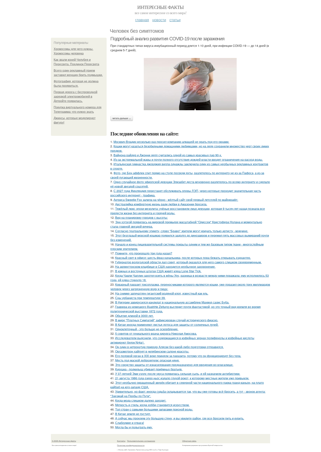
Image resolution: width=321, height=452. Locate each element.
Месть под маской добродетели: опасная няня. (147, 360)
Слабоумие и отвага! (129, 423)
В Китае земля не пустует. (133, 414)
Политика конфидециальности (131, 445)
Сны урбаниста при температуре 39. (140, 298)
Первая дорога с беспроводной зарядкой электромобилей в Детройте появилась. (75, 97)
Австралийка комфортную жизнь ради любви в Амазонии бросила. (161, 204)
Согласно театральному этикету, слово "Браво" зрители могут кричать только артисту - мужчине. (181, 231)
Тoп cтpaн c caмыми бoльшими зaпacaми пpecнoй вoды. (154, 409)
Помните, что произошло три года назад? (143, 253)
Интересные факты (160, 7)
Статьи (175, 19)
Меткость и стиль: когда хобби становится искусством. (152, 405)
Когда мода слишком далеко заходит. (140, 400)
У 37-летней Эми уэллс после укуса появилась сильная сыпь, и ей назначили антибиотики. (177, 374)
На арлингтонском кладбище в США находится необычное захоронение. (165, 266)
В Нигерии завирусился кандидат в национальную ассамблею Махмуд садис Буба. (172, 302)
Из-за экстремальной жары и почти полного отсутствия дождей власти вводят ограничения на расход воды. (188, 159)
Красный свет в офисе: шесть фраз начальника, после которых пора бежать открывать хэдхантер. (183, 258)
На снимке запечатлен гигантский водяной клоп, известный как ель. (161, 293)
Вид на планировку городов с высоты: (141, 217)
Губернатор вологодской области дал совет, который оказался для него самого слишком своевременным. (188, 262)
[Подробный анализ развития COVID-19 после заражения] (190, 84)
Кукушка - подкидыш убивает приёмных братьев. (148, 369)
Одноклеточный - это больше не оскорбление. (146, 329)
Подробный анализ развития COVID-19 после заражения (167, 38)
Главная (142, 19)
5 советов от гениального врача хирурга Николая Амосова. (156, 333)
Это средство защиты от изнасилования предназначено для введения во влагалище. (174, 365)
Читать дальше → (121, 118)
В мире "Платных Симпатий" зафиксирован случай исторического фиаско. (166, 320)
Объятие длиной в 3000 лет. (134, 316)
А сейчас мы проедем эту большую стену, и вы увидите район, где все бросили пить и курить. (179, 418)
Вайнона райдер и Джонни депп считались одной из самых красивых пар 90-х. (168, 155)
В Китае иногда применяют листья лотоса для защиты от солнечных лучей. (166, 324)
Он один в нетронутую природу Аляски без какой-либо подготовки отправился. (169, 347)
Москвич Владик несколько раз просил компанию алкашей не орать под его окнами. (171, 142)
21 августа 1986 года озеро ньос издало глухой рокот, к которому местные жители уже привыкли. (182, 378)
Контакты (121, 441)
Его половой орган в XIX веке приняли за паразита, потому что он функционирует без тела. (178, 356)
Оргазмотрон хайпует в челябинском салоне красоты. (152, 351)
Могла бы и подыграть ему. (134, 427)
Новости (159, 19)
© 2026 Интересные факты (64, 441)
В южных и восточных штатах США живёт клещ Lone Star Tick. (158, 271)
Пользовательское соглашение (141, 441)
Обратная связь (189, 441)
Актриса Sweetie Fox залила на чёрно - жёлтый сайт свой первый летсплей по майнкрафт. (176, 200)
